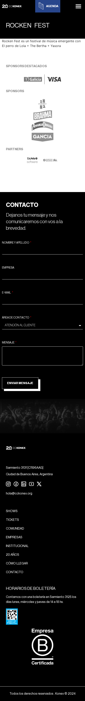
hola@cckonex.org (19, 493)
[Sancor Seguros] (50, 162)
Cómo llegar (17, 563)
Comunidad (15, 528)
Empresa (8, 267)
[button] (78, 6)
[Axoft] (32, 162)
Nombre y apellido (16, 242)
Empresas (14, 537)
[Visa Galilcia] (42, 83)
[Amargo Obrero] (42, 130)
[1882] (42, 108)
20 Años (12, 554)
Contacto (14, 572)
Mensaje (8, 342)
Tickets (12, 519)
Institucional (17, 546)
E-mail (6, 292)
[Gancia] (42, 141)
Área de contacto (16, 317)
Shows (12, 511)
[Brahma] (42, 119)
